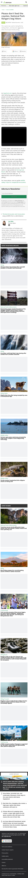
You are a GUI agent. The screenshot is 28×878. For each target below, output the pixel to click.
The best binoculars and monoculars (14, 214)
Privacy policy (5, 853)
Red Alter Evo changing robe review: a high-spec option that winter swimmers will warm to (15, 805)
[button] (2, 2)
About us (4, 865)
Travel (3, 9)
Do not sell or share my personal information (12, 868)
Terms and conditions (7, 846)
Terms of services (18, 200)
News (3, 22)
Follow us (16, 51)
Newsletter (24, 51)
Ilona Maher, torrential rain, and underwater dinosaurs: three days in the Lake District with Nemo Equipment (14, 796)
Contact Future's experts (7, 850)
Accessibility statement (7, 859)
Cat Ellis (9, 22)
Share (5, 51)
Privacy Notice (20, 202)
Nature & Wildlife (9, 9)
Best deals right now (14, 5)
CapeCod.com (7, 93)
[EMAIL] (9, 225)
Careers (3, 862)
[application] (14, 136)
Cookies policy (5, 856)
